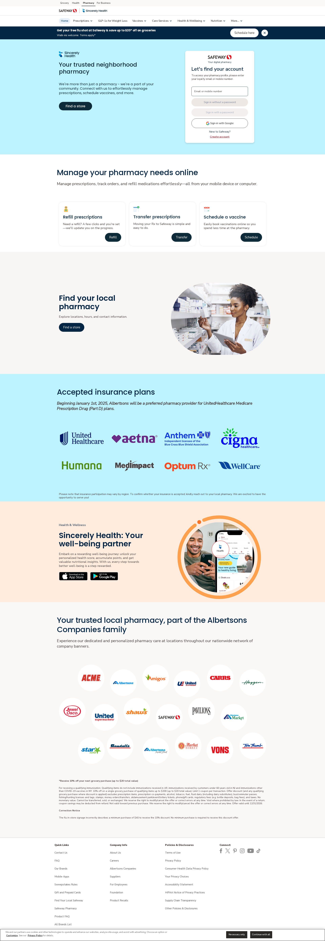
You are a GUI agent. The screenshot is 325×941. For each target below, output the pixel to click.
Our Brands (61, 868)
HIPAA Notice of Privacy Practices (185, 892)
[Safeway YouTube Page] (250, 851)
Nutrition (216, 21)
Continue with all (261, 934)
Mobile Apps (62, 876)
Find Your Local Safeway (69, 900)
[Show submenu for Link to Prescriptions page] (91, 21)
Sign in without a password (220, 102)
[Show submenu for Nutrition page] (224, 21)
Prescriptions (81, 21)
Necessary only (237, 934)
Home (64, 21)
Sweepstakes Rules (66, 884)
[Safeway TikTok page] (259, 851)
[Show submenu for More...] (241, 21)
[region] (162, 935)
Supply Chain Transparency (180, 900)
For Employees (118, 884)
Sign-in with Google (222, 123)
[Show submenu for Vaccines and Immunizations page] (145, 21)
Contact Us (61, 852)
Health (75, 3)
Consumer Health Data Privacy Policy (187, 868)
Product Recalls (119, 900)
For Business (104, 3)
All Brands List (63, 924)
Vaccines (137, 21)
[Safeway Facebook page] (221, 851)
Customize (12, 935)
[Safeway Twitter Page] (228, 851)
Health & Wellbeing (190, 21)
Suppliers (115, 876)
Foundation (116, 892)
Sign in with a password (220, 112)
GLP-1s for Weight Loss (112, 21)
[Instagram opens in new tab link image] (243, 851)
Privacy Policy (173, 860)
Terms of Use (173, 852)
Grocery (64, 3)
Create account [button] (220, 137)
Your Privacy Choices (177, 876)
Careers (114, 860)
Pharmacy (88, 3)
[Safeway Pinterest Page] (235, 851)
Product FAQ (62, 916)
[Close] (264, 32)
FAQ (57, 860)
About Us (115, 852)
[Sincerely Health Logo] (94, 10)
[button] (113, 237)
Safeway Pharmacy (66, 908)
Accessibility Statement (179, 884)
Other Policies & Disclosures (181, 908)
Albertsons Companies (123, 868)
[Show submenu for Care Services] (171, 21)
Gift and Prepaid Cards (68, 892)
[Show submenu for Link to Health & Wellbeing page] (204, 21)
